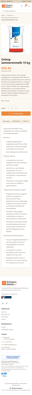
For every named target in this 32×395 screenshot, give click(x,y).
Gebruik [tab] (25, 121)
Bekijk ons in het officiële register (9, 361)
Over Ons (24, 1)
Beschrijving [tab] (6, 121)
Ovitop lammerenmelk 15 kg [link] (9, 20)
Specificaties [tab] (16, 121)
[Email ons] (2, 1)
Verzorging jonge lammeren (9, 17)
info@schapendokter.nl (10, 344)
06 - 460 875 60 (7, 342)
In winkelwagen (17, 113)
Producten (10, 15)
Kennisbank (4, 317)
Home (3, 15)
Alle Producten (5, 314)
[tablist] (16, 121)
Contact (29, 1)
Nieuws (3, 319)
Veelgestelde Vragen (7, 329)
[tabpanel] (16, 195)
